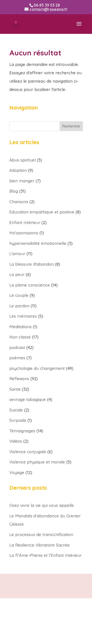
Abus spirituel (22, 159)
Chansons (18, 201)
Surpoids (17, 420)
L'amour (17, 253)
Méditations (20, 326)
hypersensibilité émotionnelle (37, 243)
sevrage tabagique (27, 399)
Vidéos (15, 441)
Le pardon (19, 305)
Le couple (18, 295)
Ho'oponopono (23, 232)
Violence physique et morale (37, 461)
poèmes (17, 357)
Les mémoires (23, 316)
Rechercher (71, 126)
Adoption (18, 170)
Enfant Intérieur (24, 222)
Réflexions (19, 378)
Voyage (16, 472)
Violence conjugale (27, 451)
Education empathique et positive (41, 211)
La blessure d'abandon (31, 264)
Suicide (16, 409)
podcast (17, 347)
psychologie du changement (37, 368)
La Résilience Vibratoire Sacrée (39, 545)
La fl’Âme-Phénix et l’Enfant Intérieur (45, 555)
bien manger (21, 180)
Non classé (20, 336)
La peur (17, 274)
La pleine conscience (29, 284)
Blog (13, 191)
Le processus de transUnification (41, 534)
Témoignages (22, 430)
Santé (15, 389)
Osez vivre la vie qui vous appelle (41, 505)
